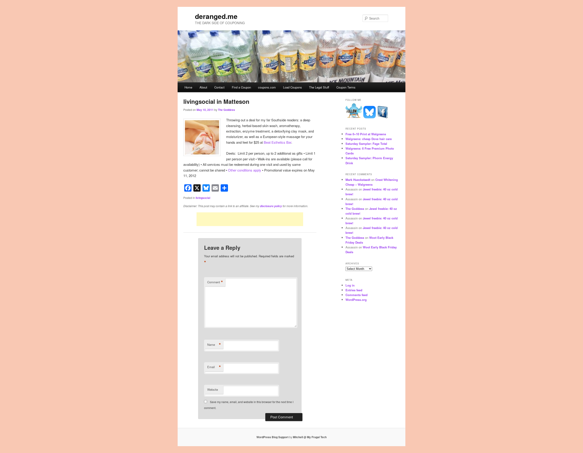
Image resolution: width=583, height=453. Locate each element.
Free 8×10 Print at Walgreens (365, 134)
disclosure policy (271, 206)
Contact (219, 87)
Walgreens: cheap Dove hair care (368, 139)
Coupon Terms (345, 87)
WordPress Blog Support (272, 437)
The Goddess (226, 110)
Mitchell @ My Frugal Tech (310, 437)
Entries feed (353, 290)
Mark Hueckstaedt (357, 179)
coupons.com (267, 87)
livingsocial (203, 198)
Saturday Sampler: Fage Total (366, 143)
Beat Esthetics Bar (277, 142)
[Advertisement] (250, 219)
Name (214, 344)
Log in (350, 285)
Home (188, 87)
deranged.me (216, 16)
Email (214, 367)
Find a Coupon (241, 87)
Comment (215, 282)
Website (212, 389)
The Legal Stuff (319, 87)
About (203, 87)
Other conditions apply (244, 170)
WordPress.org (356, 299)
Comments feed (356, 295)
